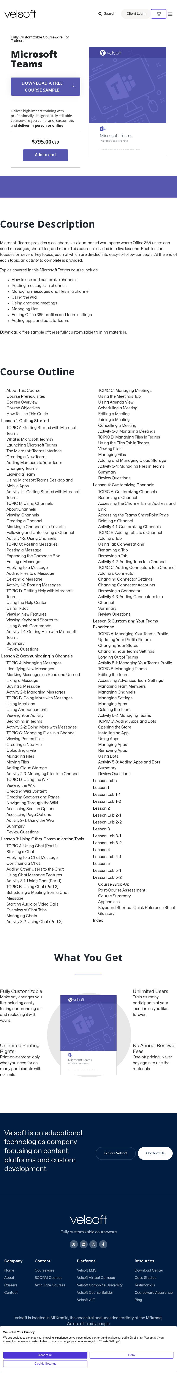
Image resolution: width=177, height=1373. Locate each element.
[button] (170, 13)
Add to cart (45, 155)
